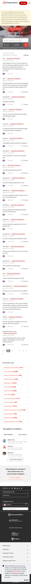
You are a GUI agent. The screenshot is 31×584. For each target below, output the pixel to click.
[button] (26, 492)
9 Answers (25, 214)
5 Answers (25, 92)
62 (12, 350)
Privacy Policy (16, 571)
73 (19, 350)
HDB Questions (10, 383)
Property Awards (15, 520)
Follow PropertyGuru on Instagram (12, 488)
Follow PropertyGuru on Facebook (9, 488)
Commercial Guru (15, 514)
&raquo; (26, 350)
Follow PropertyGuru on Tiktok (21, 488)
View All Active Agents (15, 459)
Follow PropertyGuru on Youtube (15, 488)
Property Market (10, 414)
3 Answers (25, 281)
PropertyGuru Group (8, 492)
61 (8, 350)
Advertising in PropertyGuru (13, 58)
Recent (26, 55)
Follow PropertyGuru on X (19, 488)
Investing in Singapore (12, 398)
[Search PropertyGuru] (27, 508)
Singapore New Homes (9, 560)
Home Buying (10, 387)
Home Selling (9, 394)
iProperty (15, 539)
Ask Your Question (15, 29)
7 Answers (25, 146)
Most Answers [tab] (8, 434)
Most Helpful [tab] (23, 434)
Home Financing (10, 390)
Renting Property (10, 417)
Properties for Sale (8, 553)
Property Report (15, 534)
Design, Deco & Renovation (13, 375)
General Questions (11, 379)
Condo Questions (11, 371)
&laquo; (2, 350)
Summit (15, 527)
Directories (6, 549)
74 (23, 350)
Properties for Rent (8, 557)
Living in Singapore (10, 402)
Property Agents (10, 406)
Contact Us (6, 495)
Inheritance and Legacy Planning (14, 410)
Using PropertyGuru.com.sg (13, 421)
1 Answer (25, 104)
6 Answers (25, 160)
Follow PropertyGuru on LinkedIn (17, 488)
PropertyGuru (6, 545)
